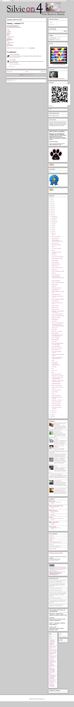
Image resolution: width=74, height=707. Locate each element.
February (53, 410)
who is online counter (8, 81)
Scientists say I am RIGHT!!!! (59, 458)
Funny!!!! (53, 393)
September (54, 221)
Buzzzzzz (53, 246)
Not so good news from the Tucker (56, 518)
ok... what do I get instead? (56, 248)
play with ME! (54, 321)
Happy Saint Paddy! (55, 339)
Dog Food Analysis (52, 650)
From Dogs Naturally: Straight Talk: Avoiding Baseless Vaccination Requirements (52, 662)
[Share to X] (32, 48)
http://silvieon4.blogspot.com (60, 567)
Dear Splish (56, 439)
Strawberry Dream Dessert (55, 527)
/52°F (9, 38)
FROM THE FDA (55, 319)
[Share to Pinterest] (34, 48)
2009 (52, 414)
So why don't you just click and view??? (57, 296)
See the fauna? (54, 329)
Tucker (51, 517)
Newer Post (9, 71)
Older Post (43, 71)
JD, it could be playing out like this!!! (57, 303)
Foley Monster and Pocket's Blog (56, 505)
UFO (52, 368)
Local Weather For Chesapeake (14, 27)
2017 (52, 201)
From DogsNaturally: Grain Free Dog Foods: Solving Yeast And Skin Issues (52, 670)
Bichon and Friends (52, 548)
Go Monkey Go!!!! (55, 265)
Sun (8, 35)
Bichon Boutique (62, 143)
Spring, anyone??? (55, 327)
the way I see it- (54, 370)
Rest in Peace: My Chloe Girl (55, 502)
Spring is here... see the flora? (57, 331)
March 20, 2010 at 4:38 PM (15, 57)
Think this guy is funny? (56, 317)
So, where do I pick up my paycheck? (56, 408)
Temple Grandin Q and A (56, 401)
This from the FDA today (56, 390)
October (53, 220)
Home (26, 71)
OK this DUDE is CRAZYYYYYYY (56, 364)
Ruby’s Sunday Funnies (54, 506)
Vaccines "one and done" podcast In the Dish (52, 653)
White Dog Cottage (55, 243)
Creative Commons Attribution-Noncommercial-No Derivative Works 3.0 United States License (58, 569)
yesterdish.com (53, 526)
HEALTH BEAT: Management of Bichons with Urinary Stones (58, 452)
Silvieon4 (61, 633)
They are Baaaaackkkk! (56, 274)
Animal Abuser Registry (56, 383)
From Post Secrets (57, 431)
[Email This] (29, 48)
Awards (50, 638)
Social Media (52, 523)
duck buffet (54, 273)
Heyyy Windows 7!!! (55, 238)
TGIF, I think (54, 366)
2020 (52, 197)
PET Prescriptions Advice (52, 647)
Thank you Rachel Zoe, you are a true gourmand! (60, 424)
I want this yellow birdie (56, 395)
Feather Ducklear (55, 260)
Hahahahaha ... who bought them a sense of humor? (58, 311)
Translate (57, 39)
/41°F (9, 44)
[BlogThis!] (31, 48)
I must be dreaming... (55, 262)
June (53, 227)
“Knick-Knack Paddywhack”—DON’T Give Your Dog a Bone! (58, 325)
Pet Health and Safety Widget (56, 553)
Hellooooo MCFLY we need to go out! (58, 292)
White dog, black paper (54, 511)
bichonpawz (52, 501)
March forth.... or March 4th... (57, 400)
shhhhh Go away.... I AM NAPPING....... (58, 446)
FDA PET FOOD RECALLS (54, 546)
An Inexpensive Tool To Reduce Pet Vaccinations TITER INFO (53, 677)
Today (8, 29)
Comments (53, 24)
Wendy (53, 360)
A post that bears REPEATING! (57, 322)
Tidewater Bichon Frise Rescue (55, 542)
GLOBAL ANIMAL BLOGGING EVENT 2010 (57, 240)
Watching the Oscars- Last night (57, 375)
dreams (53, 372)
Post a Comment (11, 66)
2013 (52, 209)
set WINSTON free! (55, 300)
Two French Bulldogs (54, 522)
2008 (52, 416)
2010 (52, 214)
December (54, 216)
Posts (52, 22)
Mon (8, 40)
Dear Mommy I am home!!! (57, 287)
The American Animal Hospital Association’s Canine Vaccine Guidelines (52, 642)
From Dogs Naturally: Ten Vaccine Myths (52, 685)
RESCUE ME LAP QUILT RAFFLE (57, 398)
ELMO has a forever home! (57, 385)
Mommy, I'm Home (13, 54)
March (53, 233)
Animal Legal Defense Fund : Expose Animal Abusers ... (58, 277)
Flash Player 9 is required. (54, 560)
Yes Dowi (53, 234)
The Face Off (54, 286)
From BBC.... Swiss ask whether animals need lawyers (58, 381)
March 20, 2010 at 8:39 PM (15, 64)
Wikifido (50, 540)
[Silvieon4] (60, 634)
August (53, 223)
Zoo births (51, 535)
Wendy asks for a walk (56, 264)
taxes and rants (54, 341)
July (52, 225)
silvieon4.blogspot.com (60, 571)
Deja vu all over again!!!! (56, 403)
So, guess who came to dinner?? (57, 256)
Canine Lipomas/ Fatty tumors (52, 681)
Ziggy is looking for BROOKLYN (58, 299)
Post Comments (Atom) (29, 74)
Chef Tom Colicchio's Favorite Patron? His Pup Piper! (57, 358)
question (53, 250)
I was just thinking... (55, 391)
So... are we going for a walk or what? (57, 387)
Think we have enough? (56, 236)
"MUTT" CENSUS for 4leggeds (58, 282)
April (53, 231)
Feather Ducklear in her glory (57, 258)
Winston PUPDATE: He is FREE (58, 271)
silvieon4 (11, 59)
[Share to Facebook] (33, 48)
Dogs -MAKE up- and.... (56, 349)
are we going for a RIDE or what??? (57, 352)
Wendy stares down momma (57, 347)
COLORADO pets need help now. (56, 474)
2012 (52, 211)
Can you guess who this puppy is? (60, 488)
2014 (52, 207)
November (54, 218)
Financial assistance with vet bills (52, 657)
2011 (52, 212)
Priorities (55, 466)
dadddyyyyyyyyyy (55, 284)
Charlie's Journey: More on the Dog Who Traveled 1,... (57, 378)
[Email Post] (28, 47)
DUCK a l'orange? (55, 305)
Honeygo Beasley (53, 510)
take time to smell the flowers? (57, 267)
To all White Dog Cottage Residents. (56, 252)
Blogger (43, 698)
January (53, 412)
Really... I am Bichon (55, 337)
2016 (52, 203)
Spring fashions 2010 (55, 289)
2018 (52, 199)
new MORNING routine (56, 294)
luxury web (51, 544)
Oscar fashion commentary (56, 374)
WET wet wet (54, 255)
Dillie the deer (54, 269)
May (53, 229)
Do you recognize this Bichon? (57, 314)
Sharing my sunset (55, 307)
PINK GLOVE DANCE (56, 244)
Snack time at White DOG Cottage (58, 315)
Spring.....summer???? (56, 309)
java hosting (10, 81)
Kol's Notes (52, 515)
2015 (52, 205)
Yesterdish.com (52, 538)
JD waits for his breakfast (56, 405)
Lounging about (54, 362)
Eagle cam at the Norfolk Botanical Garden (58, 355)
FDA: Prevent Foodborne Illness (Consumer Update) (57, 344)
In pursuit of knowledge (56, 280)
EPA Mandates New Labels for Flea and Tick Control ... (57, 335)
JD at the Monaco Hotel (56, 346)
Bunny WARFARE (55, 333)
